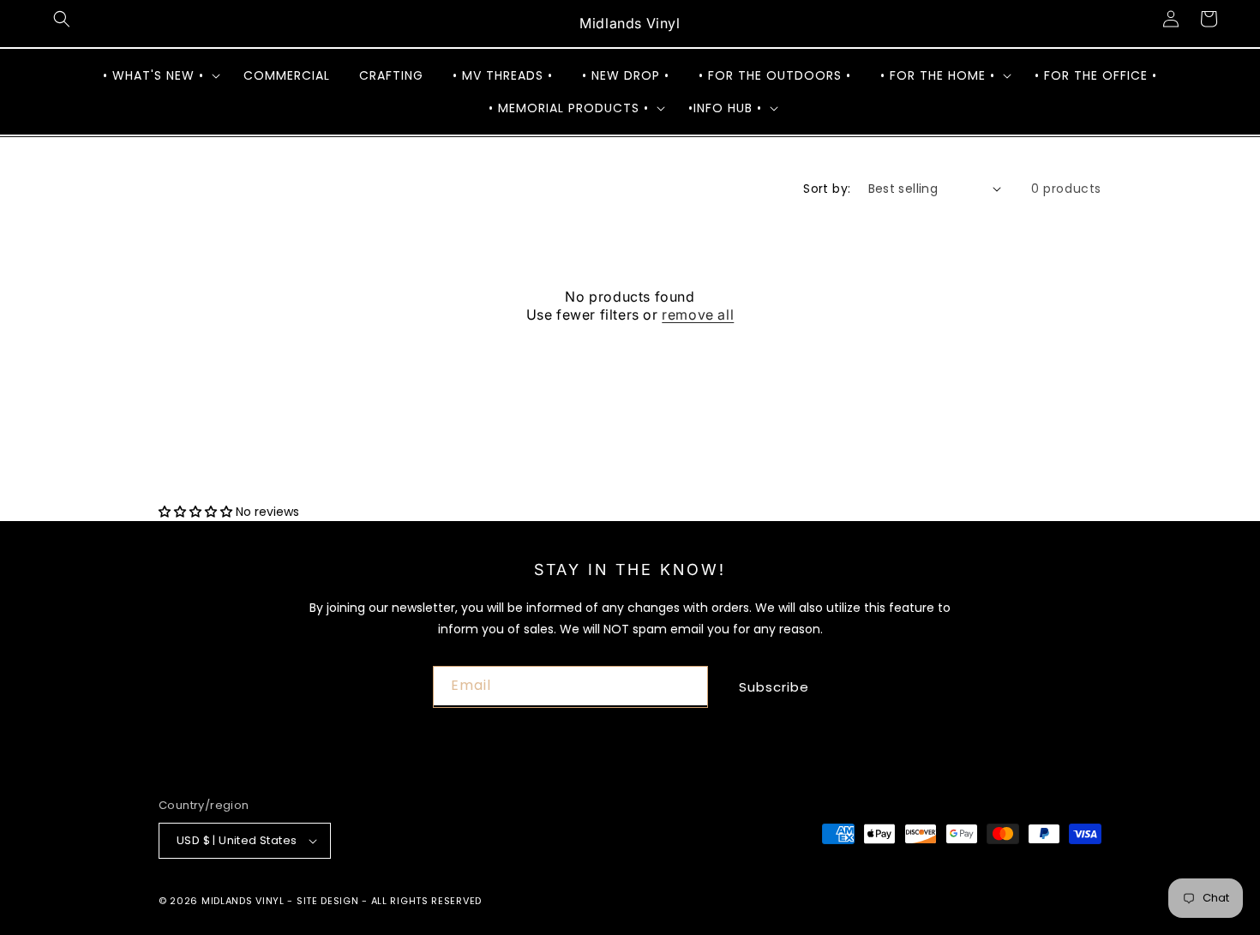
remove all (698, 314)
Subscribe (774, 687)
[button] (62, 19)
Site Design (328, 901)
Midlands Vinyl (243, 901)
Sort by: (826, 188)
